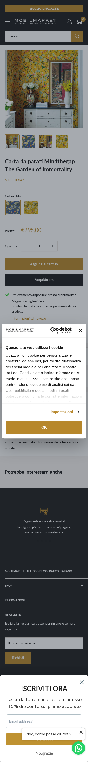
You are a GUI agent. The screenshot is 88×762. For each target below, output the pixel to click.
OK (44, 427)
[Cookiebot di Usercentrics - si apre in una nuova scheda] (53, 330)
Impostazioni (62, 412)
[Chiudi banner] (80, 330)
